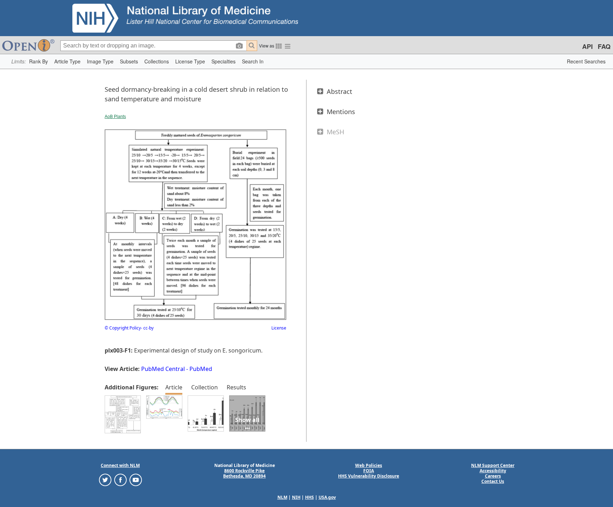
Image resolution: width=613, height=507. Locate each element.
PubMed (200, 369)
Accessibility (493, 471)
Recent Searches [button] (586, 61)
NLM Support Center (492, 465)
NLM (282, 497)
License (278, 328)
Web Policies (368, 465)
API (587, 46)
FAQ (604, 46)
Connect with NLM (120, 465)
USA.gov (327, 497)
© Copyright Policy (123, 328)
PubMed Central (163, 369)
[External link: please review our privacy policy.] (105, 480)
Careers (493, 476)
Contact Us (492, 481)
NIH (296, 497)
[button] (38, 61)
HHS (309, 497)
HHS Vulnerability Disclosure (368, 476)
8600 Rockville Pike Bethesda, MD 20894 (244, 473)
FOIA (368, 471)
